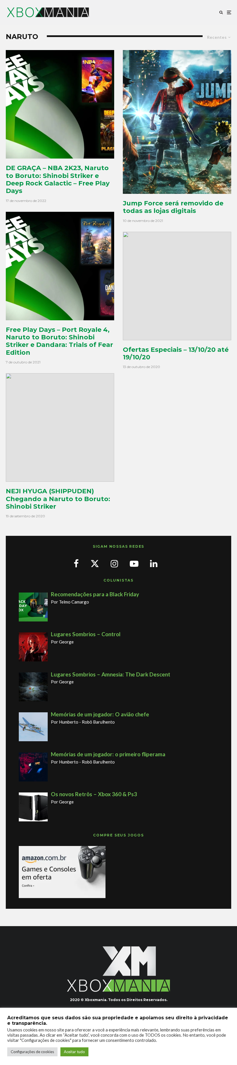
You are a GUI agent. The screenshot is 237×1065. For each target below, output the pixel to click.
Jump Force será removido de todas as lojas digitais (173, 207)
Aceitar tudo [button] (74, 1051)
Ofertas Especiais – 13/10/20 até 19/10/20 (176, 353)
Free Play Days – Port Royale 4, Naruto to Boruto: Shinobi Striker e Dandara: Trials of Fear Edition (59, 341)
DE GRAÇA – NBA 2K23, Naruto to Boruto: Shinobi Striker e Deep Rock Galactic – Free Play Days (58, 179)
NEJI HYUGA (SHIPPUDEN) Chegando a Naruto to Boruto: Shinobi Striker (58, 499)
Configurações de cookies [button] (32, 1051)
